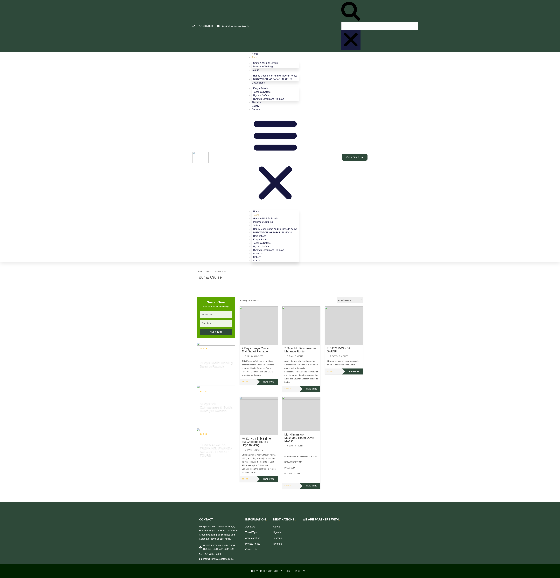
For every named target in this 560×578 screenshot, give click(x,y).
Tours (254, 57)
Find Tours (216, 332)
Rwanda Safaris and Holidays (268, 99)
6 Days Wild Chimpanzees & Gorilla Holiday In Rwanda (216, 407)
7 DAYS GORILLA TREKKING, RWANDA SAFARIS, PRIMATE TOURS (216, 450)
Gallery (255, 106)
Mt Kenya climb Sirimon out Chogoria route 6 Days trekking (257, 442)
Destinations (258, 82)
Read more (268, 382)
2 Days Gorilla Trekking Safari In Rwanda (216, 364)
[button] (350, 12)
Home (255, 54)
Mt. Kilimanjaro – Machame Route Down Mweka (299, 438)
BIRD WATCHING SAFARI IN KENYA (273, 79)
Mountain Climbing (263, 66)
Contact (256, 109)
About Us (256, 102)
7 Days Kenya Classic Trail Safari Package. (256, 350)
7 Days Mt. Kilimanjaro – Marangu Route (300, 350)
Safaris (255, 70)
